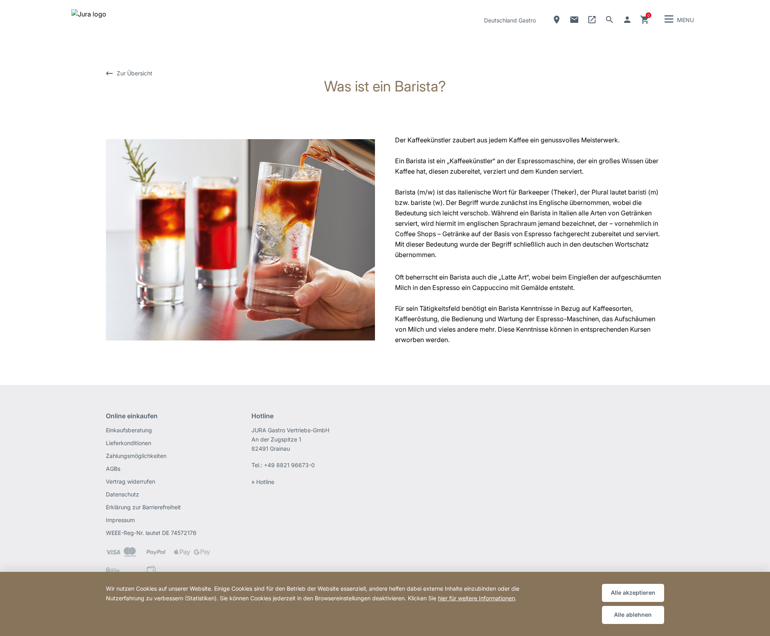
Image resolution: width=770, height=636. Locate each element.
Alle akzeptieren (633, 592)
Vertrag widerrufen (130, 481)
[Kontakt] (574, 19)
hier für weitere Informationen (476, 598)
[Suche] (609, 19)
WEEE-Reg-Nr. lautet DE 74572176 (151, 532)
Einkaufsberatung (129, 430)
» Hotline (262, 481)
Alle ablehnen (633, 614)
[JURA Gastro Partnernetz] (592, 19)
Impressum (120, 519)
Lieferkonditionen (128, 443)
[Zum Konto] (627, 19)
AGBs (113, 468)
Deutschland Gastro (510, 20)
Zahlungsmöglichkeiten (136, 455)
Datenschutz (122, 494)
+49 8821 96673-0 (289, 465)
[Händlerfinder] (556, 19)
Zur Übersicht (134, 73)
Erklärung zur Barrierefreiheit (143, 507)
